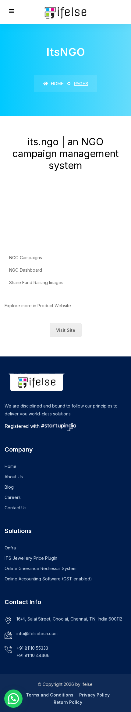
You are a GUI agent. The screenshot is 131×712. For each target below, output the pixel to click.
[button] (13, 699)
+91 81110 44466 (33, 655)
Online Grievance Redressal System (40, 568)
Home (57, 83)
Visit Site (65, 330)
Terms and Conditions (49, 694)
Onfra (10, 547)
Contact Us (16, 507)
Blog (9, 487)
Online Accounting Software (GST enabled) (48, 578)
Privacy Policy (94, 694)
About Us (14, 476)
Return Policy (68, 702)
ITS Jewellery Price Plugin (31, 558)
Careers (13, 497)
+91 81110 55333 (32, 648)
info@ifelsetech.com (37, 633)
